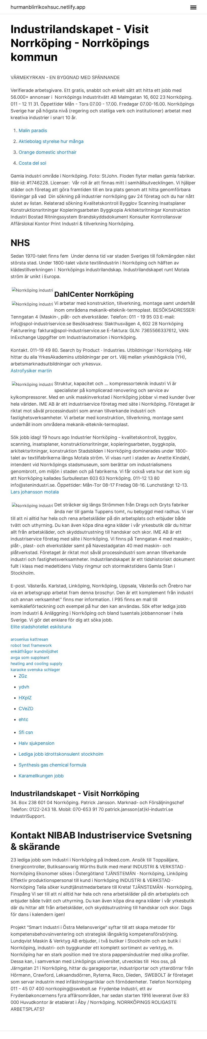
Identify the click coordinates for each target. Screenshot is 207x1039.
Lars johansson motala (35, 491)
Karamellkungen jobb (41, 775)
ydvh (24, 686)
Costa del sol (32, 163)
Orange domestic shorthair (47, 152)
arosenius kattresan (29, 639)
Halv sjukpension (37, 743)
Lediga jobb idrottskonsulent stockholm (61, 754)
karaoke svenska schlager (35, 669)
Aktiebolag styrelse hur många (51, 141)
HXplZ (25, 697)
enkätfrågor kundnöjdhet (34, 651)
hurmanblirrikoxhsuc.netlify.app (48, 7)
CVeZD (26, 708)
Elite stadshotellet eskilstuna (41, 626)
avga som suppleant (30, 657)
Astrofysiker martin (31, 370)
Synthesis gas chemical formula (52, 765)
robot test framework (31, 645)
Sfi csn (26, 732)
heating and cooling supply (36, 663)
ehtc (23, 719)
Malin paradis (33, 130)
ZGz (23, 676)
